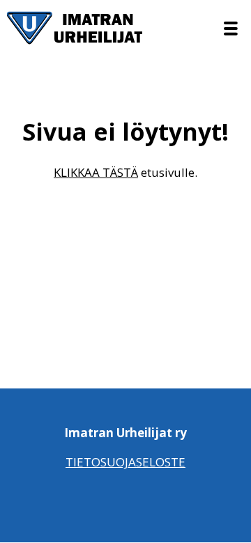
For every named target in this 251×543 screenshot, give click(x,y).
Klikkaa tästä (96, 172)
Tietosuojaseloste (125, 462)
